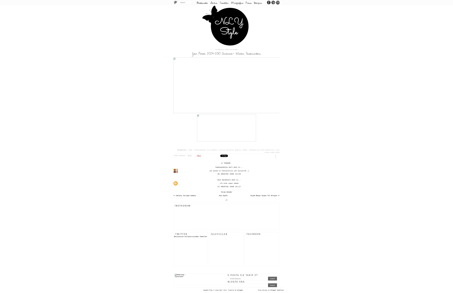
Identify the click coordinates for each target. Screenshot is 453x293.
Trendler (224, 3)
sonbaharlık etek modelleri (262, 150)
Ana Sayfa (223, 196)
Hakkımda (202, 3)
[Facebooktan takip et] (269, 3)
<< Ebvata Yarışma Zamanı (184, 196)
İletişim (258, 3)
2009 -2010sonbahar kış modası (202, 150)
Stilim (213, 3)
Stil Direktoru (224, 180)
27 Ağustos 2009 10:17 (229, 187)
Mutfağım (237, 3)
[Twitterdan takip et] (273, 3)
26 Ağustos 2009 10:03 (229, 174)
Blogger (240, 290)
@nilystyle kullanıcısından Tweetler (190, 237)
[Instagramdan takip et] (278, 3)
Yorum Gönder (226, 192)
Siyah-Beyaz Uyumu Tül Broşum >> (265, 196)
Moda (245, 150)
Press (249, 3)
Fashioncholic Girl (224, 167)
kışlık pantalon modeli (230, 150)
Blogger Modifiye (277, 290)
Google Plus (208, 290)
